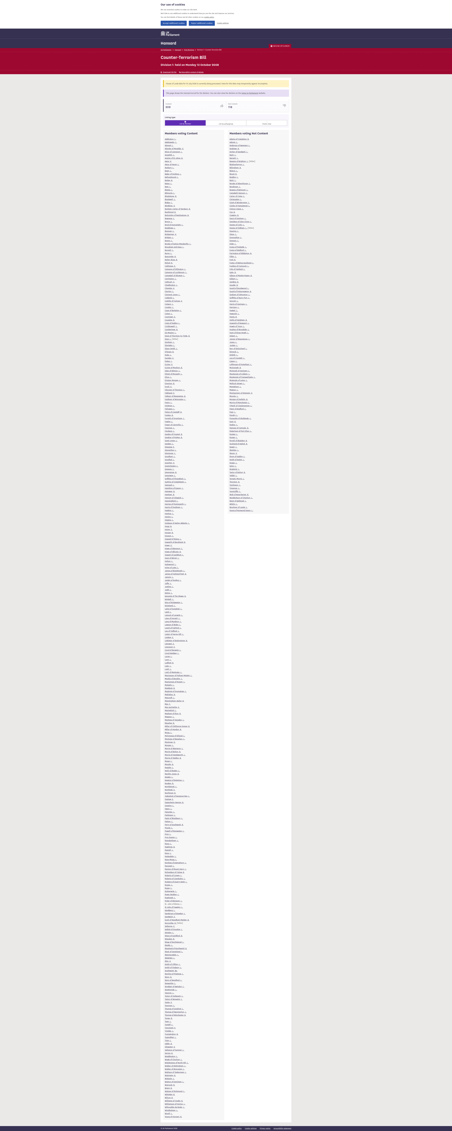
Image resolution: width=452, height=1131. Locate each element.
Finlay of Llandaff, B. (173, 412)
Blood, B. (233, 174)
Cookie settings (223, 23)
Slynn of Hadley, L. (237, 456)
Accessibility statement (282, 1128)
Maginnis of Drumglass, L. (176, 691)
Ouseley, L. (169, 806)
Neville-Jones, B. (172, 774)
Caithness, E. (170, 266)
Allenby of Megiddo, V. (174, 149)
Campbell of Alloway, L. (175, 275)
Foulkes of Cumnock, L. (239, 266)
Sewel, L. (233, 447)
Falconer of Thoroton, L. (175, 390)
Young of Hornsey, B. (173, 1117)
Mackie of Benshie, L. (174, 679)
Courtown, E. (170, 317)
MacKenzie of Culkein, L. (240, 374)
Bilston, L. (234, 171)
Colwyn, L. (169, 304)
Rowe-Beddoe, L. (172, 894)
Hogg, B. (168, 526)
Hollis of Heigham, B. (238, 320)
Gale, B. (233, 272)
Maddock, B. (170, 688)
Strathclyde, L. (171, 990)
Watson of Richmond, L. (175, 1091)
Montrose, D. (170, 742)
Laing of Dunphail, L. (173, 609)
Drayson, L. (234, 241)
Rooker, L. (234, 434)
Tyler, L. (168, 1040)
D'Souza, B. (169, 352)
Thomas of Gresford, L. (174, 1009)
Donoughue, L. (236, 237)
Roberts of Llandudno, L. (175, 879)
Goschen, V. (170, 463)
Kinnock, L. (234, 352)
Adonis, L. (234, 142)
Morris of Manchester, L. (240, 402)
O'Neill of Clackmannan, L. (241, 406)
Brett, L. (233, 180)
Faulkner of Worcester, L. (175, 399)
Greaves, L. (169, 469)
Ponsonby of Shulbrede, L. (240, 418)
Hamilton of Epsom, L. (174, 488)
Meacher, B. (170, 723)
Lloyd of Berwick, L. (173, 650)
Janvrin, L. (169, 577)
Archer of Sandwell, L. (239, 152)
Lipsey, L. (233, 361)
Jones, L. (233, 342)
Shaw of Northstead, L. (174, 942)
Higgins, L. (169, 520)
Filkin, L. (233, 256)
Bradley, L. (234, 177)
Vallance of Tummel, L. (174, 1050)
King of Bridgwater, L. (174, 602)
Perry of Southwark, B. (174, 825)
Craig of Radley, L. (172, 323)
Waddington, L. (171, 1056)
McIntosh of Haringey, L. (240, 371)
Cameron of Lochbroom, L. (176, 272)
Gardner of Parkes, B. (174, 437)
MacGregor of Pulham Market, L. (178, 675)
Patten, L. (169, 821)
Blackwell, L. (170, 199)
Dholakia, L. (170, 345)
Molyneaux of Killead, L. (175, 736)
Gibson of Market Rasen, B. (241, 275)
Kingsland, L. (170, 606)
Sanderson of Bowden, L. (175, 913)
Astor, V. (168, 161)
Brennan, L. (169, 231)
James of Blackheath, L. (175, 571)
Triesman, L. (235, 488)
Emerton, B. (170, 383)
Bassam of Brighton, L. (239, 161)
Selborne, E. (170, 926)
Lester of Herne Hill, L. (174, 634)
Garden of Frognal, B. (174, 434)
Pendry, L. (234, 415)
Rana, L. (168, 844)
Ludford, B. (169, 663)
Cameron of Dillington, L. (175, 269)
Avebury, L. (169, 168)
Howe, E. (168, 545)
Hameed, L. (170, 485)
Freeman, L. (170, 428)
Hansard (168, 43)
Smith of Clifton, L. (173, 964)
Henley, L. (169, 517)
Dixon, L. (233, 234)
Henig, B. (233, 317)
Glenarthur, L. (171, 450)
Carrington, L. (171, 279)
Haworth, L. (235, 314)
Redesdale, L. (170, 856)
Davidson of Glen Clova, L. (241, 222)
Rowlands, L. (170, 898)
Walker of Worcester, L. (175, 1069)
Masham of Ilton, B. (173, 714)
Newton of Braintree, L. (174, 780)
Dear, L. (168, 339)
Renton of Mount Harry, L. (176, 869)
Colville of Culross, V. (173, 301)
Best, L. (168, 187)
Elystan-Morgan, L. (173, 380)
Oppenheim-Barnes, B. (174, 802)
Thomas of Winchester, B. (175, 1015)
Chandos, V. (170, 288)
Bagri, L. (168, 171)
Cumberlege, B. (171, 329)
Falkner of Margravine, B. (175, 396)
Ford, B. (233, 260)
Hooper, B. (169, 533)
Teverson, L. (170, 1006)
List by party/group (226, 124)
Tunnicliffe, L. (235, 491)
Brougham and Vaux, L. (174, 247)
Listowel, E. (170, 644)
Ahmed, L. (169, 145)
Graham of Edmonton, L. (240, 295)
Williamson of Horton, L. (175, 1104)
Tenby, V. (168, 1002)
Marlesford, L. (171, 710)
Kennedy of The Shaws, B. (175, 596)
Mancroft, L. (170, 698)
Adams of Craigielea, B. (239, 139)
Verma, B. (169, 1053)
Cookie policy (237, 1128)
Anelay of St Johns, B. (174, 158)
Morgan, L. (169, 745)
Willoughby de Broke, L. (175, 1107)
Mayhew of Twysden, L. (174, 720)
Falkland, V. (170, 393)
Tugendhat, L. (170, 1037)
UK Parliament (166, 50)
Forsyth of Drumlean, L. (175, 418)
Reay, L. (168, 853)
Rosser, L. (234, 437)
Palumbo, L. (170, 812)
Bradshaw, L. (170, 228)
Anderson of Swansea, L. (240, 145)
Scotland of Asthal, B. (239, 444)
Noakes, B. (169, 783)
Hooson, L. (169, 536)
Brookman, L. (235, 187)
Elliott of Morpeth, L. (173, 374)
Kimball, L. (169, 599)
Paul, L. (233, 412)
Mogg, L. (168, 733)
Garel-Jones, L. (171, 441)
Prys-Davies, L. (171, 837)
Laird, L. (168, 612)
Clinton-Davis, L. (237, 209)
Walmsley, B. (170, 1075)
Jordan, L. (234, 345)
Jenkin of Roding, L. (173, 580)
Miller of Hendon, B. (173, 729)
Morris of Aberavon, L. (174, 748)
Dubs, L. (168, 355)
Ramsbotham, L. (172, 840)
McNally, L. (169, 685)
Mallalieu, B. (170, 694)
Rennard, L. (170, 866)
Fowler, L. (169, 421)
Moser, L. (168, 761)
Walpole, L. (170, 1079)
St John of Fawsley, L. (174, 907)
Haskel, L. (234, 310)
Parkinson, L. (170, 815)
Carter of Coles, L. (237, 196)
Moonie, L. (234, 396)
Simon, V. (233, 453)
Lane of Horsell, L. (172, 618)
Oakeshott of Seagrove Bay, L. (177, 796)
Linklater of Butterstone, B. (176, 641)
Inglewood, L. (170, 564)
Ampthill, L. (170, 155)
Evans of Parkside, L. (238, 247)
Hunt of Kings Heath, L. (239, 333)
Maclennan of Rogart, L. (175, 682)
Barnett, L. (234, 158)
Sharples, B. (170, 939)
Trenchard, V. (170, 1028)
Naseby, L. (169, 767)
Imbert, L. (234, 336)
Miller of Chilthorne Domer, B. (177, 726)
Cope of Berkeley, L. (173, 310)
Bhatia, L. (169, 190)
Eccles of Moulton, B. (174, 368)
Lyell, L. (168, 669)
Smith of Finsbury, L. (173, 967)
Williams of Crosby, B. (174, 1101)
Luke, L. (168, 666)
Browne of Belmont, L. (239, 190)
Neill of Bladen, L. (172, 771)
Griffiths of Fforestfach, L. (175, 479)
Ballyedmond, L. (172, 177)
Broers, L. (169, 241)
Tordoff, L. (169, 1025)
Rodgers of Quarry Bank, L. (176, 882)
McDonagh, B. (235, 368)
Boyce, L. (169, 222)
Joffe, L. (168, 583)
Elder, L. (233, 244)
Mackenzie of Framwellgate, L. (243, 377)
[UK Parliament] (170, 33)
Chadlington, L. (171, 285)
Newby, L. (169, 777)
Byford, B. (169, 263)
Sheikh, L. (169, 945)
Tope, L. (168, 1021)
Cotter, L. (169, 314)
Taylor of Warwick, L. (174, 999)
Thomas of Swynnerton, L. (176, 1012)
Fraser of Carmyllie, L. (174, 425)
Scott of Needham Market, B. (177, 920)
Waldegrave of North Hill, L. (177, 1063)
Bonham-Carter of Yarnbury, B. (178, 209)
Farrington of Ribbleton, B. (241, 253)
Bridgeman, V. (171, 234)
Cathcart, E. (170, 282)
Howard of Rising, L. (173, 539)
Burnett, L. (169, 250)
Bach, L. (233, 155)
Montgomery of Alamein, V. (241, 393)
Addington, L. (170, 139)
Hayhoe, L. (169, 514)
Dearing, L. (234, 231)
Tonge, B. (169, 1018)
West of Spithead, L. (238, 501)
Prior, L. (168, 834)
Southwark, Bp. (171, 971)
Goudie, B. (234, 285)
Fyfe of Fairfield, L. (237, 269)
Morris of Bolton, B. (173, 752)
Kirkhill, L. (234, 355)
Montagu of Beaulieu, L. (175, 739)
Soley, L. (233, 466)
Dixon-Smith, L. (171, 348)
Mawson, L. (169, 717)
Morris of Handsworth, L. (175, 755)
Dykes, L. (169, 361)
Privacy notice (265, 1128)
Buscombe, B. (170, 256)
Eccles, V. (169, 364)
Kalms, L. (169, 593)
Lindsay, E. (169, 637)
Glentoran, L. (170, 453)
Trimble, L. (169, 1031)
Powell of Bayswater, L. (174, 831)
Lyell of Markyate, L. (173, 672)
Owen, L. (168, 809)
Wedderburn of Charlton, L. (241, 498)
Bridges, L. (169, 237)
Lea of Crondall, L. (237, 358)
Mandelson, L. (236, 387)
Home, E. (169, 529)
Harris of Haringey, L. (238, 304)
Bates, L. (168, 183)
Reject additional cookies (201, 23)
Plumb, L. (169, 828)
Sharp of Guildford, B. (174, 936)
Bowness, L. (170, 218)
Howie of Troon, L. (237, 326)
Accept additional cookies (174, 23)
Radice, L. (234, 425)
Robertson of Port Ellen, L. (241, 431)
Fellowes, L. (170, 409)
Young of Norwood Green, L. (241, 510)
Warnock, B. (170, 1085)
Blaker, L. (169, 202)
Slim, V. (168, 961)
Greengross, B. (171, 472)
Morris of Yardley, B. (173, 758)
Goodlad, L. (170, 460)
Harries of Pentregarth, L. (175, 504)
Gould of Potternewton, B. (241, 291)
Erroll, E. (168, 387)
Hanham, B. (170, 494)
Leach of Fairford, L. (173, 628)
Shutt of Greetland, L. (174, 952)
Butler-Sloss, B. (171, 260)
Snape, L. (233, 463)
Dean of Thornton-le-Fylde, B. (177, 336)
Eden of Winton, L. (172, 371)
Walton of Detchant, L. (174, 1082)
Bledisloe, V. (170, 206)
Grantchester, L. (171, 466)
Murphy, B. (169, 764)
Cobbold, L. (170, 298)
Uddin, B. (168, 1044)
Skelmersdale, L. (172, 955)
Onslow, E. (169, 799)
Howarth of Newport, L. (240, 323)
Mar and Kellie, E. (172, 707)
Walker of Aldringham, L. (175, 1066)
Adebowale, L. (171, 142)
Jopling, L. (169, 587)
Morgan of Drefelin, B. (239, 399)
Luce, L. (168, 660)
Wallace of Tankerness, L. (176, 1072)
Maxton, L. (234, 390)
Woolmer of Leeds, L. (239, 507)
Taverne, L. (169, 993)
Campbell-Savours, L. (239, 193)
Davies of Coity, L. (237, 225)
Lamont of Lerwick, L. (174, 615)
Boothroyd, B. (170, 212)
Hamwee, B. (170, 491)
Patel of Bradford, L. (238, 409)
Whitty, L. (234, 504)
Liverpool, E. (170, 647)
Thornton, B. (235, 482)
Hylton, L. (169, 561)
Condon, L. (169, 307)
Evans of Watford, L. (238, 250)
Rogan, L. (169, 885)
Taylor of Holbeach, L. (174, 996)
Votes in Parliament (250, 93)
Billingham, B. (235, 168)
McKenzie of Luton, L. (239, 380)
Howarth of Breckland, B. (175, 542)
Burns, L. (168, 253)
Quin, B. (233, 421)
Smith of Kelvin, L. (237, 460)
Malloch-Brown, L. (237, 383)
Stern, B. (168, 977)
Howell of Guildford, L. (174, 555)
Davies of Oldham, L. (238, 228)
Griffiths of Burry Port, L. (240, 298)
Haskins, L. (169, 510)
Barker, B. (169, 180)
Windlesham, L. (171, 1110)
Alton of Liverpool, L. (174, 152)
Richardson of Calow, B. (175, 872)
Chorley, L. (169, 291)
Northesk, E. (170, 790)
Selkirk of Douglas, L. (174, 929)
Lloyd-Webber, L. (172, 653)
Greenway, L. (170, 475)
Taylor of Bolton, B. (238, 472)
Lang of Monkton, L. (173, 621)
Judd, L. (168, 590)
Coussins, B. (170, 320)
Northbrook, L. (171, 787)
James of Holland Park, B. (176, 574)
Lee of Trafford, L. (172, 631)
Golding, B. (234, 282)
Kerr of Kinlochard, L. (238, 348)
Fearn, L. (168, 402)
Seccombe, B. (170, 923)
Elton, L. (168, 377)
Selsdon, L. (169, 933)
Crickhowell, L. (171, 326)
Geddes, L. (169, 444)
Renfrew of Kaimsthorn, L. (176, 863)
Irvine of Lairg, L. (172, 567)
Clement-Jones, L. (172, 295)
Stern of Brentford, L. (173, 980)
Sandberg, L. (170, 910)
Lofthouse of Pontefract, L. (241, 364)
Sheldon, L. (234, 450)
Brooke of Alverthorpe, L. (240, 183)
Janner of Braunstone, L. (240, 339)
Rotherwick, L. (171, 891)
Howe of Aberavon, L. (174, 548)
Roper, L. (168, 888)
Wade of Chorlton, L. (173, 1059)
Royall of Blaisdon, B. (238, 441)
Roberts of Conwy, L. (173, 875)
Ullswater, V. (170, 1047)
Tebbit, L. (233, 475)
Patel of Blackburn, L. (174, 818)
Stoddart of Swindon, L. (174, 986)
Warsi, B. (168, 1088)
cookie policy (209, 17)
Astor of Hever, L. (172, 164)
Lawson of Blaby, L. (173, 625)
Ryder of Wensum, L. (173, 901)
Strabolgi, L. (235, 469)
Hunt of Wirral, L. (172, 558)
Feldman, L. (170, 406)
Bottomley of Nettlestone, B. (177, 215)
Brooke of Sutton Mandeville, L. (178, 244)
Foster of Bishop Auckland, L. (242, 263)
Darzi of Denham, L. (238, 218)
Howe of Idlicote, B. (173, 552)
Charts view (266, 124)
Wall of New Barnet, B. (239, 494)
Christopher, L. (236, 199)
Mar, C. (168, 704)
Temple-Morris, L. (237, 479)
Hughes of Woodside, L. (240, 329)
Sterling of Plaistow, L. (174, 974)
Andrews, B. (234, 149)
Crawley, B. (234, 215)
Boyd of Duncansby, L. (174, 225)
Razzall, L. (169, 850)
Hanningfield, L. (171, 501)
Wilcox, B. (169, 1098)
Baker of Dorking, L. (173, 174)
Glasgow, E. (170, 447)
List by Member (185, 124)
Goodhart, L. (170, 456)
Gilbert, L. (234, 279)
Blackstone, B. (171, 196)
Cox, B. (232, 212)
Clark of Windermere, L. (240, 202)
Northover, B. (170, 793)
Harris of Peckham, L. (174, 507)
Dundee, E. (169, 358)
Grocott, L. (234, 301)
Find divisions (189, 50)
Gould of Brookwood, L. (239, 288)
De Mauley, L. (170, 333)
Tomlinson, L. (235, 485)
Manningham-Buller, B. (174, 701)
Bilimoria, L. (170, 193)
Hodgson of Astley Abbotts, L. (177, 523)
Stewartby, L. (170, 983)
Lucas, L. (168, 656)
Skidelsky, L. (170, 958)
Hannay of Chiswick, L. (174, 498)
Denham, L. (170, 342)
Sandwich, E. (170, 917)
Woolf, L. (169, 1113)
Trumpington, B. (171, 1034)
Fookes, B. (169, 415)
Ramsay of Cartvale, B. (239, 428)
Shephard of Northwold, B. (176, 948)
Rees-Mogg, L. (171, 860)
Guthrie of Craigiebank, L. (175, 482)
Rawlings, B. (170, 847)
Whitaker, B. (170, 1094)
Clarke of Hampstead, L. (240, 206)
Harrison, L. (234, 307)
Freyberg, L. (170, 431)
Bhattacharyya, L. (237, 164)
